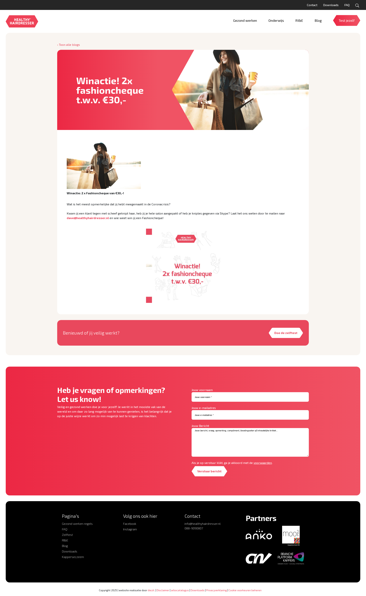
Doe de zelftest (285, 333)
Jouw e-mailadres (204, 408)
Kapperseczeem (73, 557)
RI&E (65, 540)
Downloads (331, 5)
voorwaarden (263, 463)
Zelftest (67, 534)
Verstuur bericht (209, 471)
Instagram (130, 529)
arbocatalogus (180, 590)
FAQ (347, 5)
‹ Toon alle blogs (68, 44)
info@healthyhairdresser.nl (203, 523)
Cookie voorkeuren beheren (245, 590)
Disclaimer (163, 590)
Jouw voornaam (202, 390)
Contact (312, 5)
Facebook (129, 523)
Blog (65, 546)
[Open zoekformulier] (357, 5)
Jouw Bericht (200, 425)
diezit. (151, 590)
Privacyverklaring (216, 590)
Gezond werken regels (77, 523)
